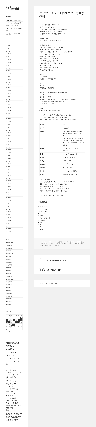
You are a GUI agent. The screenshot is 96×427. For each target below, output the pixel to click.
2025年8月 (8, 79)
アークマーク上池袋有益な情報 (13, 23)
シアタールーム (16, 379)
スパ (21, 379)
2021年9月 (8, 212)
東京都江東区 (9, 282)
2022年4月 (8, 192)
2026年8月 (8, 45)
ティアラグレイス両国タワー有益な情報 (51, 195)
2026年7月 (8, 48)
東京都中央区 (9, 245)
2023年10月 (9, 141)
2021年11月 (9, 206)
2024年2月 (8, 130)
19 (11, 324)
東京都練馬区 (9, 293)
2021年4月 (8, 226)
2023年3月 (8, 161)
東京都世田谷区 (9, 242)
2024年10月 (9, 107)
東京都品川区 (9, 259)
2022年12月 (9, 169)
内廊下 (8, 403)
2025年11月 (9, 71)
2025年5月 (8, 88)
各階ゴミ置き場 (16, 405)
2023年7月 (8, 150)
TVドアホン (11, 355)
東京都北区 (8, 251)
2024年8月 (8, 113)
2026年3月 (8, 59)
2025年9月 (8, 76)
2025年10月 (9, 73)
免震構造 (14, 400)
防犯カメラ (16, 416)
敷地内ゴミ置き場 (14, 413)
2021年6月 (8, 220)
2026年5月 (8, 54)
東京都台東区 (9, 256)
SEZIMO (51, 242)
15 (19, 322)
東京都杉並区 (9, 273)
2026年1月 (8, 65)
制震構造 (8, 405)
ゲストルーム (17, 375)
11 (9, 322)
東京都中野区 (9, 248)
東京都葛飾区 (9, 299)
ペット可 (9, 395)
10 (7, 322)
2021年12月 (9, 203)
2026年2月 (8, 62)
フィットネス (10, 393)
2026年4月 (8, 57)
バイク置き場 (12, 388)
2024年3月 (8, 127)
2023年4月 (8, 158)
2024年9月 (8, 110)
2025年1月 (8, 99)
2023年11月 (9, 138)
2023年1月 (8, 167)
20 (14, 324)
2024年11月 (9, 105)
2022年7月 (8, 184)
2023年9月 (8, 144)
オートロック (12, 370)
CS (12, 346)
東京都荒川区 (9, 296)
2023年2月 (8, 164)
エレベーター (12, 367)
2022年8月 (8, 181)
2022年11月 (9, 172)
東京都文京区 (9, 268)
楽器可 (8, 417)
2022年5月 (8, 189)
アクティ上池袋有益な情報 (12, 26)
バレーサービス (8, 391)
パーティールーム (16, 391)
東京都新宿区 (9, 270)
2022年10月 (9, 175)
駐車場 (9, 419)
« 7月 (9, 331)
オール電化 (9, 373)
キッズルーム (9, 375)
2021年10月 (9, 209)
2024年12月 (9, 102)
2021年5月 (8, 223)
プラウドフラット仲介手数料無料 (13, 7)
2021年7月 (8, 217)
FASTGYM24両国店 (45, 61)
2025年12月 (9, 68)
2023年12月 (9, 136)
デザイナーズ (12, 383)
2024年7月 (8, 116)
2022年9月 (8, 178)
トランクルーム (11, 386)
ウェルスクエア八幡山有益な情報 (14, 20)
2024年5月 (8, 121)
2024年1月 (8, 133)
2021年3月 (8, 229)
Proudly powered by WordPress (48, 283)
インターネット (12, 358)
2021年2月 (8, 231)
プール (15, 393)
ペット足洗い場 (11, 398)
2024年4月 (8, 124)
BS (17, 343)
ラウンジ (9, 400)
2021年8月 (8, 215)
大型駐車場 (9, 408)
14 (16, 322)
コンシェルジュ (11, 377)
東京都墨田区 (9, 262)
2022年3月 (8, 195)
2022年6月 (8, 186)
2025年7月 (8, 82)
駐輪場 (15, 419)
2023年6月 (8, 152)
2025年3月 (8, 93)
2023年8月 (8, 147)
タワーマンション (12, 381)
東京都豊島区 (9, 301)
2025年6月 (8, 85)
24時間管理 (11, 343)
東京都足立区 (9, 304)
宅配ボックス (12, 410)
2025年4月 (8, 90)
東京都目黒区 (9, 290)
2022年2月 (8, 198)
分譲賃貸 (15, 403)
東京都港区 (8, 287)
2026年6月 (8, 51)
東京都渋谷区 (9, 285)
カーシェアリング (16, 373)
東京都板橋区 (9, 276)
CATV (8, 346)
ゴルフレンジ (9, 379)
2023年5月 (8, 155)
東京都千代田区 (9, 253)
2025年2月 (8, 96)
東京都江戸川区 (9, 279)
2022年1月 (8, 200)
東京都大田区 (9, 265)
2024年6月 (8, 119)
